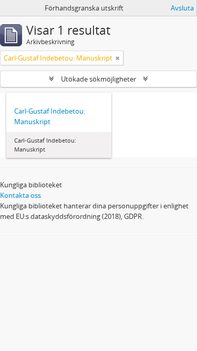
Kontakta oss (20, 195)
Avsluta (182, 8)
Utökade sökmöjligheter (98, 79)
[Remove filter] (118, 58)
